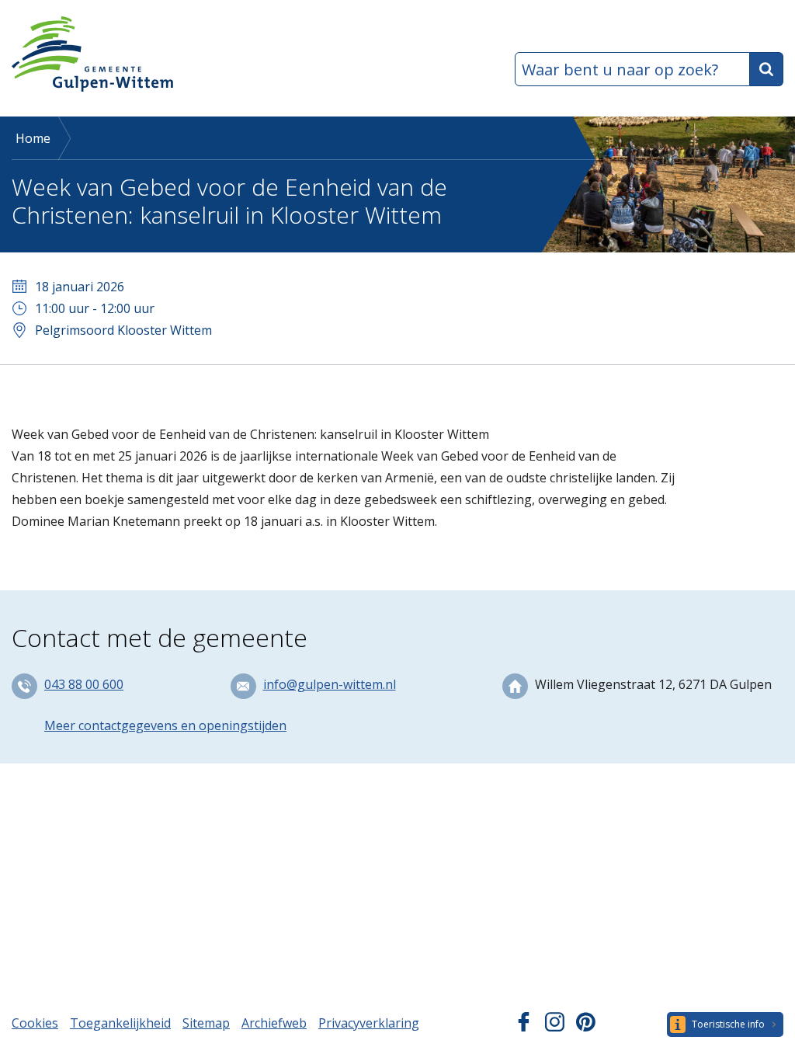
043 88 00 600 (83, 684)
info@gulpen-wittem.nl (329, 684)
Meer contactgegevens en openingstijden (165, 725)
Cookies (35, 1022)
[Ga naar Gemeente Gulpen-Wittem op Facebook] (523, 1026)
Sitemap (206, 1022)
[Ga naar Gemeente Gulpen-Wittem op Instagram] (554, 1026)
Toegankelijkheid (120, 1022)
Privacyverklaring (368, 1022)
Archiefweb (274, 1022)
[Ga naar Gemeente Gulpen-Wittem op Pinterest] (585, 1026)
